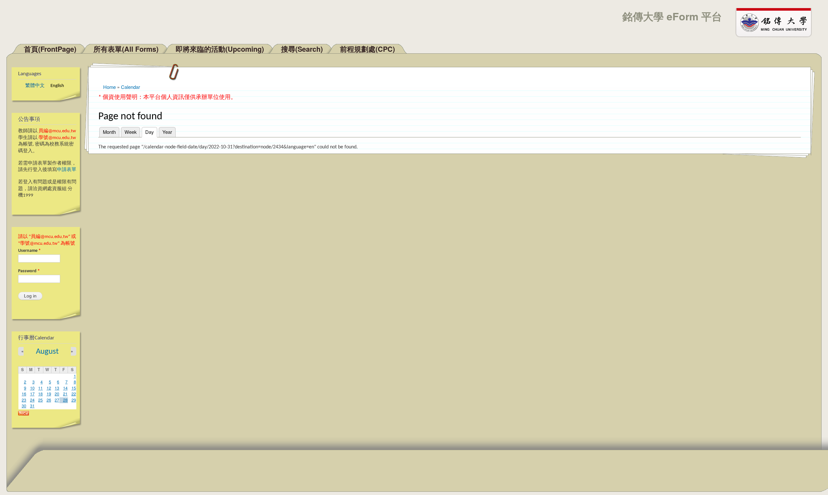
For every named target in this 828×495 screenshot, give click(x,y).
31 (32, 406)
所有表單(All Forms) (125, 49)
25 (40, 400)
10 (32, 388)
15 (73, 388)
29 (73, 400)
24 (32, 400)
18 (40, 394)
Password (29, 271)
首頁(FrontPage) (50, 49)
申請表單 (66, 169)
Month (109, 131)
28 (65, 400)
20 (57, 394)
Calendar (130, 86)
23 (24, 400)
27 (57, 400)
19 (49, 394)
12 (49, 388)
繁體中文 (35, 85)
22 (73, 394)
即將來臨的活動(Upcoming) (220, 49)
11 (40, 388)
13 (57, 388)
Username (29, 251)
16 (24, 394)
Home (109, 86)
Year (167, 131)
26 (49, 400)
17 (32, 394)
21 (65, 394)
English (57, 85)
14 (65, 388)
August (47, 352)
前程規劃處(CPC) (367, 49)
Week (130, 131)
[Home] (777, 22)
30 (24, 406)
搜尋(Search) (302, 49)
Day (151, 131)
